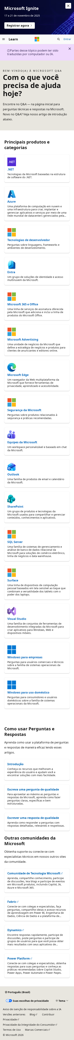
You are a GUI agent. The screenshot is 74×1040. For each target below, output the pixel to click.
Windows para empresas (24, 657)
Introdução (15, 764)
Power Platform (18, 958)
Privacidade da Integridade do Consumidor (29, 1024)
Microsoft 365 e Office (22, 304)
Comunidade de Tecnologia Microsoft (33, 873)
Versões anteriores (14, 1014)
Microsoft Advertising (22, 339)
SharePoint (15, 506)
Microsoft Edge (18, 375)
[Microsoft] (37, 39)
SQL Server (15, 542)
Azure (11, 201)
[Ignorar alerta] (68, 6)
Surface (12, 580)
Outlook (13, 474)
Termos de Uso (12, 1029)
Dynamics (14, 930)
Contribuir (48, 1014)
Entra (11, 272)
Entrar (67, 39)
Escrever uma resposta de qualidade (33, 818)
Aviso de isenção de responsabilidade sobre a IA (32, 1009)
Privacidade (10, 1019)
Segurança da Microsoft (24, 410)
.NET (10, 169)
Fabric (11, 902)
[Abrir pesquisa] (58, 39)
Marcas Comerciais (36, 1029)
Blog (32, 1014)
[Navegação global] (3, 39)
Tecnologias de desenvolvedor (28, 240)
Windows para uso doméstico (28, 692)
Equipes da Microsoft (22, 442)
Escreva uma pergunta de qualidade (33, 789)
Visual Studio (16, 619)
